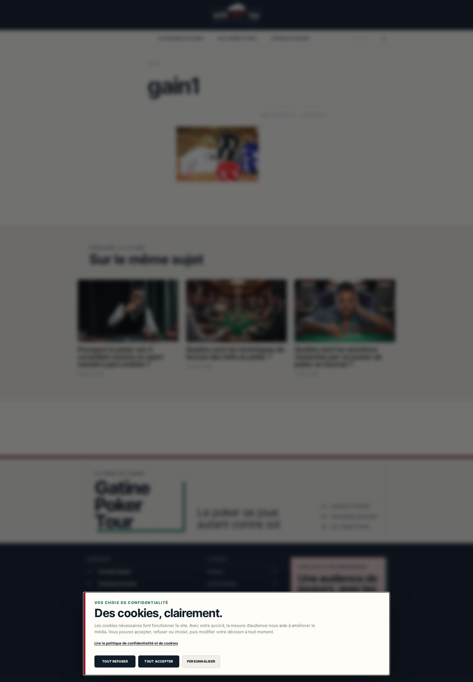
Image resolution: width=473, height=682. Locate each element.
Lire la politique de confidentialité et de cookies (136, 643)
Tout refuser (115, 661)
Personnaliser (201, 661)
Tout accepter (158, 661)
